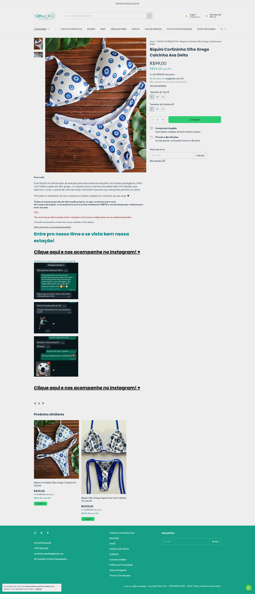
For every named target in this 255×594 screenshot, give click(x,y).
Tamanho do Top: (159, 92)
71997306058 (41, 548)
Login (192, 15)
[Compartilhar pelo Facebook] (35, 403)
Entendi (39, 589)
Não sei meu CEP (157, 160)
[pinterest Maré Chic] (48, 532)
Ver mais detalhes (158, 85)
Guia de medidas (153, 29)
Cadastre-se (195, 17)
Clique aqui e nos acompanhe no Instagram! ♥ (87, 252)
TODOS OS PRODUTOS (71, 29)
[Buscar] (149, 16)
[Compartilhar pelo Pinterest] (43, 403)
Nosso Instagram (206, 29)
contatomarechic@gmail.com (49, 553)
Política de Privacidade (179, 29)
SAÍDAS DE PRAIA (118, 29)
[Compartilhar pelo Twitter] (39, 403)
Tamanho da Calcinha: (162, 104)
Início (152, 41)
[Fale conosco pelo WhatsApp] (248, 587)
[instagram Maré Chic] (35, 532)
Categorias (40, 29)
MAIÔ (103, 29)
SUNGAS (136, 29)
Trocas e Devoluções (119, 575)
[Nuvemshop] (135, 586)
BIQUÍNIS (91, 29)
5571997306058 (42, 543)
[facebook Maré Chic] (41, 532)
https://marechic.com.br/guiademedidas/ (52, 227)
